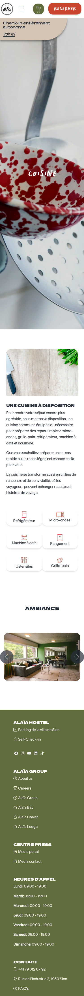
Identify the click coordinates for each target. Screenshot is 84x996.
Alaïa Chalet (28, 817)
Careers (24, 788)
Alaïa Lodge (28, 826)
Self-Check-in (29, 739)
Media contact (29, 861)
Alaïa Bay (25, 807)
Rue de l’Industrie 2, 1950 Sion (42, 979)
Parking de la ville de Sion (38, 729)
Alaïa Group (28, 798)
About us (25, 778)
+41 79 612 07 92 (32, 969)
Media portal (28, 851)
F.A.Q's (23, 988)
